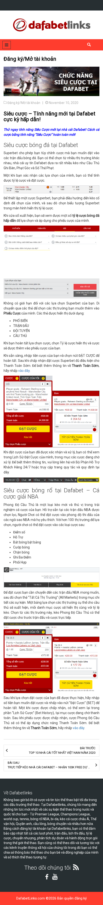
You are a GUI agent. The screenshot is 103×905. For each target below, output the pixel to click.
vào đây (24, 371)
